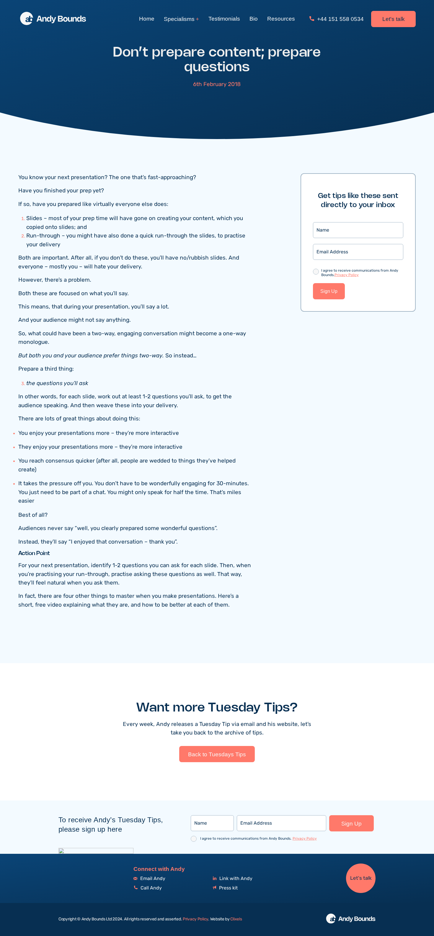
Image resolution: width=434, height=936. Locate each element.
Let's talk (393, 19)
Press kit (228, 888)
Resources (281, 19)
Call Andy (150, 888)
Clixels (236, 919)
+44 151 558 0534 (340, 19)
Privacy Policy (347, 275)
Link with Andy (235, 878)
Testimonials (224, 19)
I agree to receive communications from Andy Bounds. (359, 273)
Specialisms (179, 19)
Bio (253, 19)
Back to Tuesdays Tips (217, 754)
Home (146, 19)
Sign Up (328, 291)
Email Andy (152, 878)
